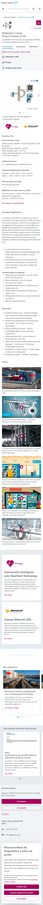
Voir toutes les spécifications (13, 203)
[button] (21, 801)
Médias (7, 753)
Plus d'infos (8, 595)
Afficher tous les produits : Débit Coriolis (16, 52)
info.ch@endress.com (13, 835)
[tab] (8, 47)
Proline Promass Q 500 (26, 17)
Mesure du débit (10, 17)
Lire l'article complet (12, 708)
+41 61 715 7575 (12, 829)
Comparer (37, 28)
